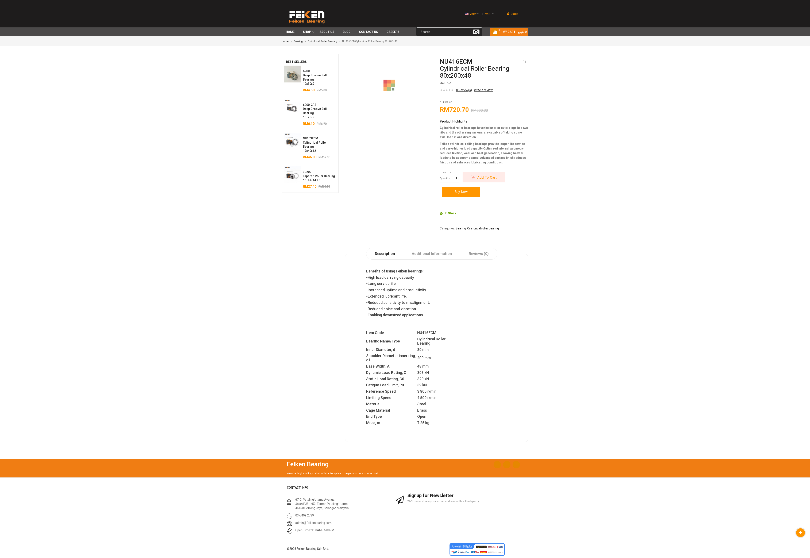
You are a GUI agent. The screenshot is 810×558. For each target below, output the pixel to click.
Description (385, 253)
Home (285, 41)
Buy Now (461, 192)
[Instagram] (506, 464)
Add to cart (487, 177)
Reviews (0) (479, 253)
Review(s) (464, 90)
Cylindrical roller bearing (322, 41)
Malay (473, 13)
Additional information (432, 253)
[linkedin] (516, 464)
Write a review (483, 90)
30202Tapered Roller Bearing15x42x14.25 (319, 176)
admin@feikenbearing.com (313, 522)
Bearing (298, 41)
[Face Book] (497, 464)
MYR (487, 13)
